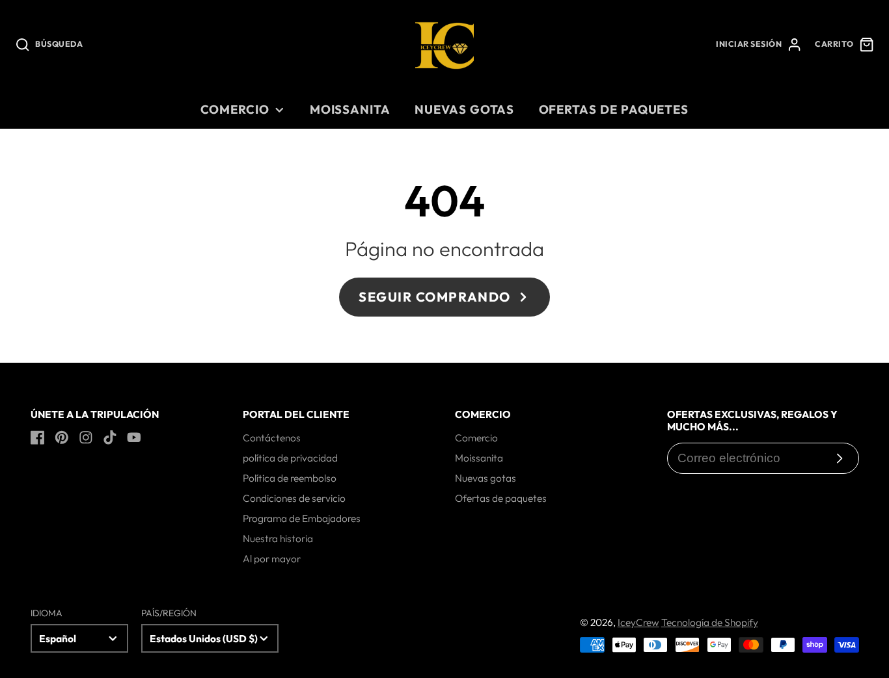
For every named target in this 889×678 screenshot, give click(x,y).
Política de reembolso (289, 477)
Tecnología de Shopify (709, 622)
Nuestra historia (278, 538)
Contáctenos (272, 437)
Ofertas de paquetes (614, 109)
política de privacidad (290, 457)
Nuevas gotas (464, 109)
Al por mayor (272, 558)
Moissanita (350, 109)
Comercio (234, 109)
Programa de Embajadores (302, 518)
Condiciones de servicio (294, 497)
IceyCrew (638, 622)
